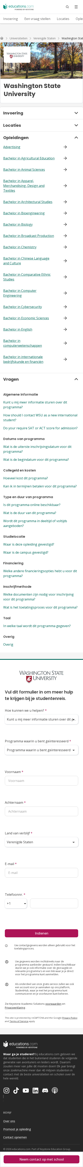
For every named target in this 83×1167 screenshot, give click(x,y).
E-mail (11, 864)
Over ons (9, 1121)
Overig (8, 644)
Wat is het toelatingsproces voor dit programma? (40, 607)
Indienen (41, 933)
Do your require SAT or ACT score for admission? (40, 428)
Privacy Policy (69, 1017)
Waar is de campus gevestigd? (25, 552)
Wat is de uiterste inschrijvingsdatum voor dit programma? (37, 449)
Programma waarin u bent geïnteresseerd (38, 741)
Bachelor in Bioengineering (24, 213)
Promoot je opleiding (17, 1129)
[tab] (10, 19)
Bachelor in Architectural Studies (27, 202)
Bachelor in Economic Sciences (26, 318)
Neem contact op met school (41, 1159)
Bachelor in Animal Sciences (24, 169)
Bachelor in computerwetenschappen (22, 343)
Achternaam (15, 802)
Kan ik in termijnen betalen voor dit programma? (40, 486)
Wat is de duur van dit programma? (29, 513)
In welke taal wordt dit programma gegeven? (37, 626)
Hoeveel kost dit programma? (25, 478)
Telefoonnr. (15, 894)
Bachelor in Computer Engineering (19, 293)
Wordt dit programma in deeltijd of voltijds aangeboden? (35, 523)
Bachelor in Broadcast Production (28, 236)
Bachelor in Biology (18, 224)
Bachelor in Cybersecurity (22, 307)
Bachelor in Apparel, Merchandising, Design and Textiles (24, 186)
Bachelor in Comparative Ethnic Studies (27, 277)
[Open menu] (76, 6)
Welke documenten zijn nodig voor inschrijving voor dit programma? (38, 596)
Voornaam (14, 772)
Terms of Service (18, 1021)
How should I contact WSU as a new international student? (40, 417)
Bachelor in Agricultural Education (29, 158)
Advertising (11, 147)
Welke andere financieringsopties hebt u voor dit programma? (40, 573)
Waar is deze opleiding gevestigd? (28, 544)
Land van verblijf (18, 833)
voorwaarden (53, 1004)
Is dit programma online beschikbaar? (31, 505)
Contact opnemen (15, 1137)
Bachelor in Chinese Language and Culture (26, 260)
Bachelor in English (17, 329)
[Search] (67, 6)
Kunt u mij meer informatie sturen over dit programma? (35, 404)
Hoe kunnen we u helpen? (26, 710)
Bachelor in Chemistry (19, 247)
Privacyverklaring (15, 1007)
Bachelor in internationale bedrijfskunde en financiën (23, 359)
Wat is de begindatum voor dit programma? (36, 459)
